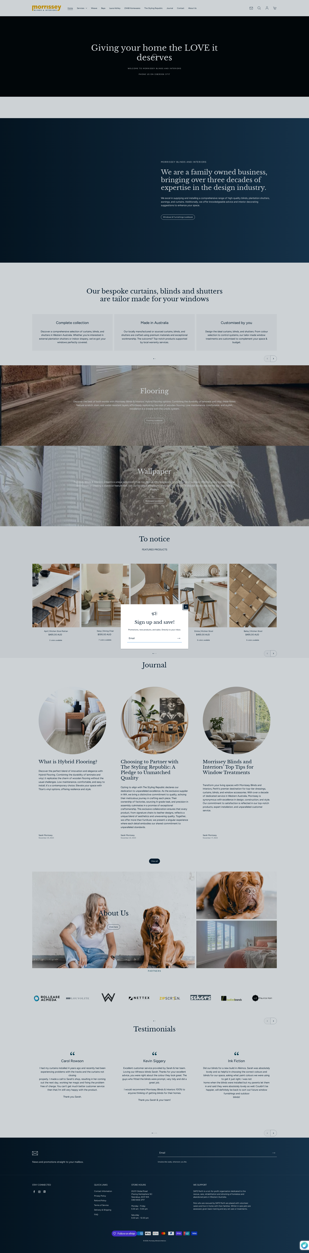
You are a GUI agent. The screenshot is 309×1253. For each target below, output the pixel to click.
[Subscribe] (178, 638)
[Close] (185, 606)
